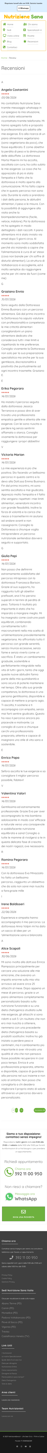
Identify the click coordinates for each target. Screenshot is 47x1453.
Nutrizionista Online (9, 1367)
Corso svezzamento (9, 1370)
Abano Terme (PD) (12, 1303)
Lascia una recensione (11, 1400)
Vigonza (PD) (9, 1326)
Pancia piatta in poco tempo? (13, 1377)
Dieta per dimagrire (9, 1363)
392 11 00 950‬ (26, 1257)
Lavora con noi (7, 1416)
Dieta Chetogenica (9, 1380)
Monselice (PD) (10, 1312)
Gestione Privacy (8, 1282)
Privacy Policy (7, 1275)
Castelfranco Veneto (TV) (15, 1336)
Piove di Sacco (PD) (12, 1322)
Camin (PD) (8, 1308)
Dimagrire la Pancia (9, 1373)
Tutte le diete (7, 1384)
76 (21, 1110)
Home (4, 57)
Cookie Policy (7, 1278)
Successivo (39, 1110)
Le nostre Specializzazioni (11, 1356)
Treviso (5, 1331)
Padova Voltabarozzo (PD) (16, 1317)
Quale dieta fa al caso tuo (12, 1360)
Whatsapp (24, 8)
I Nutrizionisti (7, 1353)
